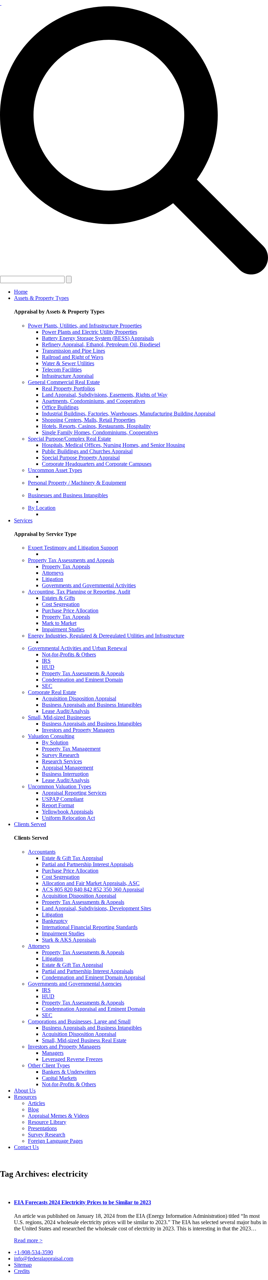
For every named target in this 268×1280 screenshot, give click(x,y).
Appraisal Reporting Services (74, 793)
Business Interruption (65, 774)
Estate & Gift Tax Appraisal (72, 858)
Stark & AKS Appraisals (69, 940)
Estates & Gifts (58, 598)
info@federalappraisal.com (43, 1258)
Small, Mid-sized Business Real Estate (84, 1040)
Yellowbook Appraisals (67, 812)
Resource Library (47, 1122)
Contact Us (26, 1147)
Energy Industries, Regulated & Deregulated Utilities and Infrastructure (106, 636)
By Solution (55, 742)
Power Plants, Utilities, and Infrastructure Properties (85, 326)
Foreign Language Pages (55, 1141)
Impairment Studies (63, 629)
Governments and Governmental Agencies (74, 984)
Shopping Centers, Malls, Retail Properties (88, 420)
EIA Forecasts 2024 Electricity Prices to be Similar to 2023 (82, 1202)
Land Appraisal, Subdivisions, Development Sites (96, 908)
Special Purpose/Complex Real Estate (69, 439)
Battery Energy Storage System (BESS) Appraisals (98, 338)
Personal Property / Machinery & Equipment (77, 483)
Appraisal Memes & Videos (58, 1116)
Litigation (52, 579)
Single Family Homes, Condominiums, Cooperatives (100, 432)
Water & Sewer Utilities (68, 363)
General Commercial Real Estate (64, 382)
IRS (46, 661)
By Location (41, 508)
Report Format (58, 805)
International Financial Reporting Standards (89, 927)
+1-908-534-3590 (33, 1252)
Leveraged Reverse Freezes (72, 1059)
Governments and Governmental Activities (89, 585)
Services (23, 520)
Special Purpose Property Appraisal (81, 458)
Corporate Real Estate (52, 692)
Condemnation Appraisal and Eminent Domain (93, 1009)
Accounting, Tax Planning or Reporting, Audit (79, 592)
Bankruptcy (55, 921)
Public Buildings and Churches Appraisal (87, 451)
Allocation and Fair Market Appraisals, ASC (91, 883)
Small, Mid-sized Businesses (59, 717)
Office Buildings (60, 407)
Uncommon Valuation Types (59, 786)
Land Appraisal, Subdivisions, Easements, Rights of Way (105, 395)
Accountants (41, 852)
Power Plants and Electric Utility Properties (89, 332)
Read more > (28, 1240)
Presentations (42, 1128)
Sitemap (23, 1265)
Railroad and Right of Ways (72, 357)
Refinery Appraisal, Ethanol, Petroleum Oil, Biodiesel (101, 344)
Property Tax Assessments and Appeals (71, 560)
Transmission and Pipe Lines (73, 351)
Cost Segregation (61, 604)
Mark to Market (59, 623)
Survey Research (60, 755)
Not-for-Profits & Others (69, 654)
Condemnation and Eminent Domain (82, 680)
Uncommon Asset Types (55, 470)
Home (21, 292)
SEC (47, 686)
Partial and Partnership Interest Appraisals (87, 864)
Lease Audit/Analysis (65, 711)
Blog (33, 1109)
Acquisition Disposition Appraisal (79, 698)
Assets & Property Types (41, 298)
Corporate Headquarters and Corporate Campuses (96, 464)
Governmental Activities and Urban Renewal (77, 648)
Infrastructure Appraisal (68, 376)
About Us (25, 1091)
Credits (22, 1271)
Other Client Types (49, 1065)
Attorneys (53, 573)
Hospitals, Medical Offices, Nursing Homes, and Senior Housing (113, 445)
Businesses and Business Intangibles (68, 495)
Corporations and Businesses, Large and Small (79, 1021)
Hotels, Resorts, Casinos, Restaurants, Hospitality (96, 426)
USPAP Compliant (62, 799)
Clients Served (30, 824)
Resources (25, 1097)
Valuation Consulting (51, 736)
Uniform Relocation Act (68, 818)
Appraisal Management (67, 768)
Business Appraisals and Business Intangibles (92, 705)
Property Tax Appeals (66, 566)
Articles (36, 1103)
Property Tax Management (71, 749)
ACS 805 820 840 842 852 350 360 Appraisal (93, 889)
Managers (53, 1053)
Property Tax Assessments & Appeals (83, 673)
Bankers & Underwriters (69, 1072)
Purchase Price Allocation (70, 610)
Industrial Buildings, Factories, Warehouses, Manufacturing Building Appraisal (128, 414)
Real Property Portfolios (68, 388)
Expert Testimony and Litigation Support (73, 548)
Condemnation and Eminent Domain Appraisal (93, 977)
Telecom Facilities (62, 370)
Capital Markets (59, 1078)
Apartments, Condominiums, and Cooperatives (93, 401)
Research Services (62, 761)
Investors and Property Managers (78, 730)
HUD (48, 667)
